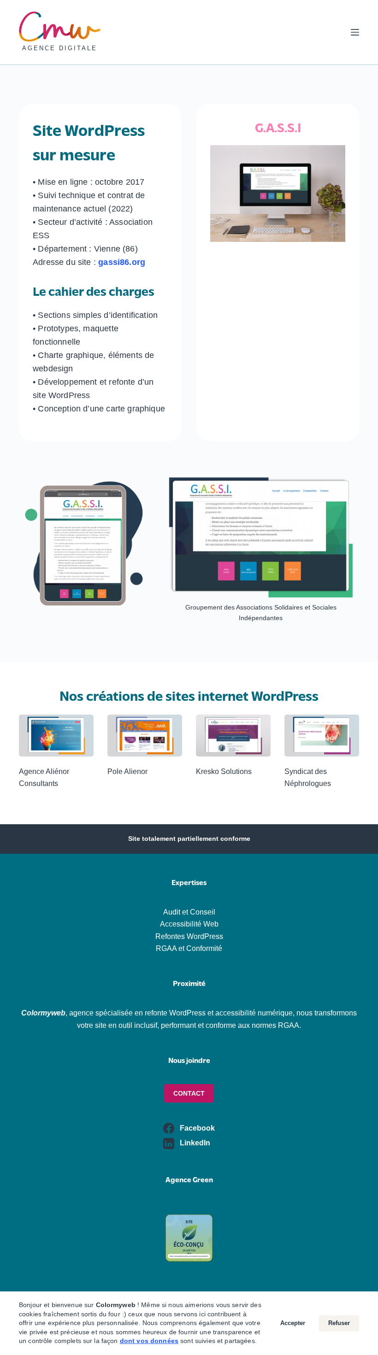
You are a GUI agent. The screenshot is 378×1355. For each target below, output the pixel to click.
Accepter (292, 1323)
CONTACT (189, 1093)
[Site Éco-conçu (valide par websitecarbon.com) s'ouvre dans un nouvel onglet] (189, 1237)
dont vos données (149, 1340)
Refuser (339, 1323)
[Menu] (355, 32)
